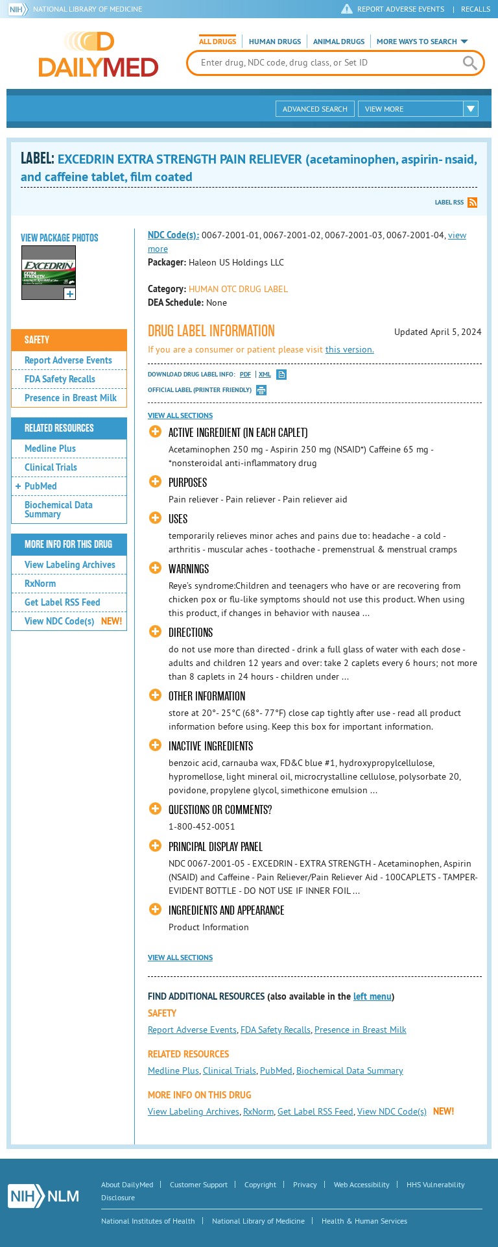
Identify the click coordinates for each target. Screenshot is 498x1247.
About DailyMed (127, 1184)
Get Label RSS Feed (63, 602)
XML (265, 374)
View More (384, 109)
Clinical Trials (51, 467)
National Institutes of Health (148, 1221)
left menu (372, 996)
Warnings (189, 569)
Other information (207, 696)
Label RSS (449, 202)
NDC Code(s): (173, 235)
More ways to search (417, 41)
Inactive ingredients (211, 746)
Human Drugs (275, 41)
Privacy (305, 1184)
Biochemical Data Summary (59, 509)
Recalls (475, 9)
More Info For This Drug (68, 544)
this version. (350, 349)
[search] (470, 63)
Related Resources (59, 428)
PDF (245, 374)
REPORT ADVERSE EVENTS (400, 9)
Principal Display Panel (216, 846)
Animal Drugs (338, 41)
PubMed (41, 486)
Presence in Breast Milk (71, 398)
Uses (178, 519)
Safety (37, 340)
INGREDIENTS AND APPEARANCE (227, 910)
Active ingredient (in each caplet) (238, 432)
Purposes (188, 482)
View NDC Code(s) (73, 621)
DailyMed (98, 54)
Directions (191, 632)
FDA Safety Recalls (60, 379)
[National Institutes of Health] (20, 9)
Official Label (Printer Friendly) (200, 390)
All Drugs (217, 41)
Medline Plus (50, 448)
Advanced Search (315, 109)
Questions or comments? (220, 809)
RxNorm (40, 583)
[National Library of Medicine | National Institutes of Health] (43, 1196)
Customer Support (199, 1184)
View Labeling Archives (70, 565)
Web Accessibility (362, 1184)
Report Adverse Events (68, 360)
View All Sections (180, 415)
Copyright (260, 1184)
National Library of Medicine (87, 9)
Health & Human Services (364, 1221)
